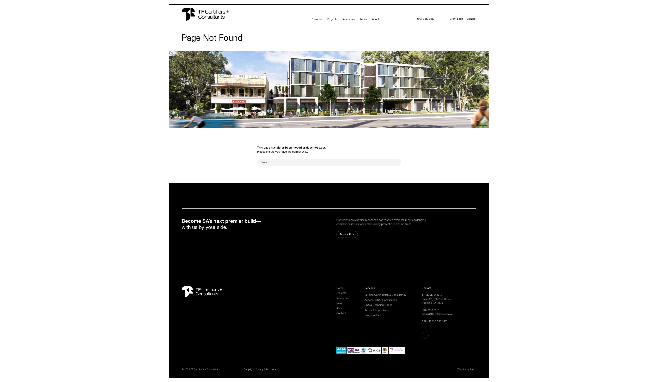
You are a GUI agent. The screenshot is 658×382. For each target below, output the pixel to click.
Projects (332, 19)
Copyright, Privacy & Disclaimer (260, 369)
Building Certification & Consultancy (385, 294)
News (363, 19)
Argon (473, 369)
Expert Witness (373, 315)
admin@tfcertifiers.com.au (437, 314)
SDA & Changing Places (378, 305)
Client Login (457, 18)
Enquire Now (347, 234)
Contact (471, 18)
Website (461, 369)
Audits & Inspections (376, 310)
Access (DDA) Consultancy (380, 300)
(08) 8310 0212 (430, 310)
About (375, 19)
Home (340, 288)
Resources (348, 19)
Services (317, 19)
